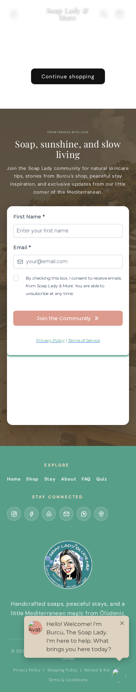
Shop (32, 479)
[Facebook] (31, 514)
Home (14, 479)
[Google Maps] (101, 514)
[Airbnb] (49, 514)
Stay (49, 479)
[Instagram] (14, 514)
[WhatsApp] (84, 514)
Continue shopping (68, 76)
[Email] (66, 514)
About (68, 479)
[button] (14, 13)
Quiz (101, 479)
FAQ (86, 479)
